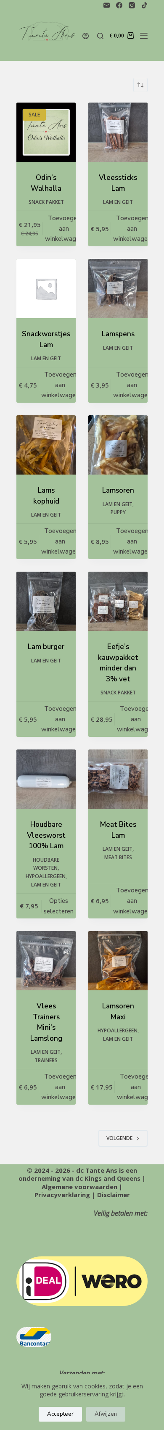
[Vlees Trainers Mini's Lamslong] (46, 960)
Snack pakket (46, 202)
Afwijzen (106, 1414)
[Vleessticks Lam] (118, 132)
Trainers (46, 1060)
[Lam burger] (46, 601)
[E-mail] (106, 5)
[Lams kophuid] (46, 445)
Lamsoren (118, 490)
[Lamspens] (118, 288)
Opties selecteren (59, 906)
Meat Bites (118, 857)
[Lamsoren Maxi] (118, 960)
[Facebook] (119, 5)
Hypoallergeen (46, 876)
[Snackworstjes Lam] (46, 288)
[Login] (85, 36)
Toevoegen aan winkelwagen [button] (64, 228)
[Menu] (144, 36)
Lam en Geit (118, 202)
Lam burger (46, 647)
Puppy (118, 512)
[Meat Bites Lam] (118, 779)
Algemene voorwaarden (79, 1186)
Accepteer (60, 1414)
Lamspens (118, 334)
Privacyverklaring (62, 1194)
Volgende (119, 1138)
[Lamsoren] (118, 445)
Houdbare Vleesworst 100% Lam (46, 835)
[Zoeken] (100, 36)
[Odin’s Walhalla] (46, 132)
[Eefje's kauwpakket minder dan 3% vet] (118, 601)
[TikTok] (144, 5)
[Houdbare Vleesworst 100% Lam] (46, 779)
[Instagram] (132, 5)
